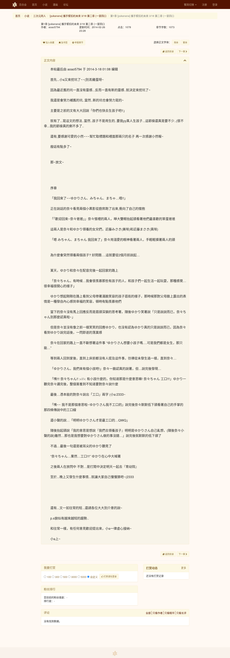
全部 (148, 613)
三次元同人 (39, 16)
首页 (34, 4)
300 (56, 577)
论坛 (65, 4)
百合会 (23, 4)
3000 (73, 577)
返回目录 (169, 51)
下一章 (182, 51)
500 (64, 577)
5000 (83, 577)
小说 (44, 4)
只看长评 (181, 613)
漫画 (55, 4)
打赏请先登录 (110, 576)
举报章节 (78, 42)
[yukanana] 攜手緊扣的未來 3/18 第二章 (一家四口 (78, 16)
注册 (204, 4)
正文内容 (49, 60)
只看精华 (169, 613)
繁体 (185, 42)
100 (48, 577)
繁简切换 (189, 4)
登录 (214, 4)
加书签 (64, 42)
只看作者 (158, 613)
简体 (176, 42)
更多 (183, 567)
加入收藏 (49, 42)
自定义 (93, 577)
